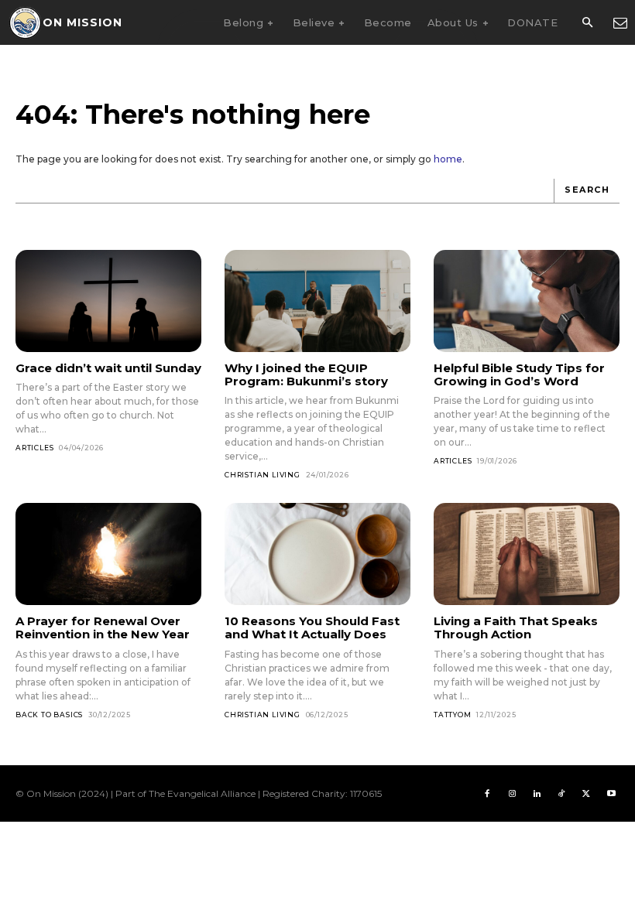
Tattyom (453, 714)
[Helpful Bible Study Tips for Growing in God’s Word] (527, 301)
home (448, 159)
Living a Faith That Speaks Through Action (516, 627)
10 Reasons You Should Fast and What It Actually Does (312, 627)
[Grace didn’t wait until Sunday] (108, 301)
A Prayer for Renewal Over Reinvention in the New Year (102, 627)
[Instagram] (511, 793)
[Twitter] (586, 793)
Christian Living (262, 474)
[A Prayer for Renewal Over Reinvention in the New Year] (108, 554)
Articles (34, 447)
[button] (587, 23)
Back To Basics (49, 714)
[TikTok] (561, 793)
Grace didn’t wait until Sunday (108, 368)
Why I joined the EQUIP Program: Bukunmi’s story (306, 374)
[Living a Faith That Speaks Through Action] (527, 554)
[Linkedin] (536, 793)
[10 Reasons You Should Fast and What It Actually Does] (317, 554)
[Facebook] (487, 793)
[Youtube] (611, 793)
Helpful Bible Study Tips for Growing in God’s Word (519, 374)
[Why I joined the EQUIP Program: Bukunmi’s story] (317, 301)
